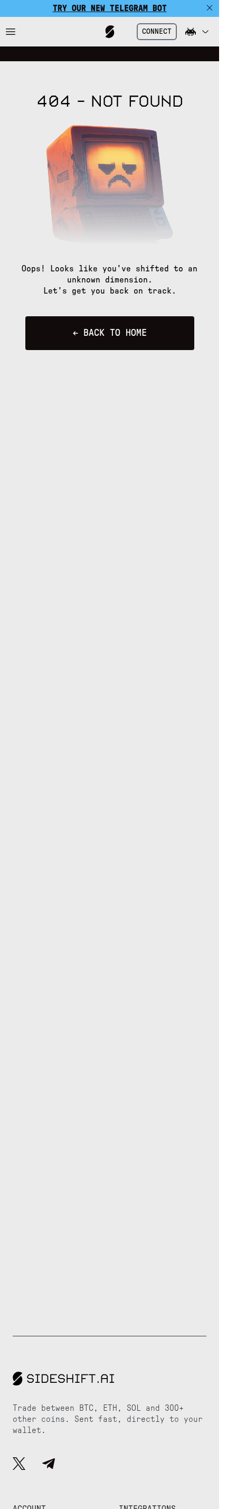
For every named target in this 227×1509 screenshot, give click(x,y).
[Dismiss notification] (209, 8)
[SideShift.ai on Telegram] (48, 1465)
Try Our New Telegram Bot (110, 8)
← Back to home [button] (110, 333)
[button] (197, 31)
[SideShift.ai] (109, 31)
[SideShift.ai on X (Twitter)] (19, 1465)
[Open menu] (10, 31)
